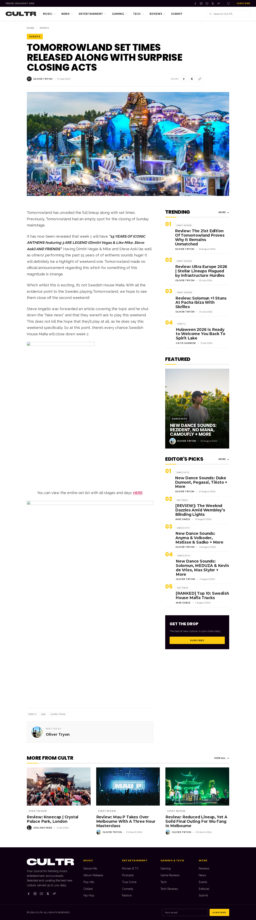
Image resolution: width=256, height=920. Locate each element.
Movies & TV (130, 868)
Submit (177, 13)
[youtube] (41, 893)
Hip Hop (88, 895)
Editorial (204, 888)
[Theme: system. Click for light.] (228, 3)
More (224, 212)
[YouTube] (206, 3)
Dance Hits (90, 868)
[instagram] (35, 893)
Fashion (127, 895)
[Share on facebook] (184, 79)
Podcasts (128, 875)
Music (47, 13)
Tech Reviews (169, 888)
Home (30, 28)
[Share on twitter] (192, 79)
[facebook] (28, 893)
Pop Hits (88, 882)
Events (44, 28)
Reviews (156, 13)
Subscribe (243, 3)
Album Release (93, 875)
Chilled (88, 888)
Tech (137, 13)
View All (221, 758)
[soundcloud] (54, 893)
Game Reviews (170, 875)
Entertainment (91, 13)
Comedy (127, 888)
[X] (212, 3)
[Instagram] (201, 3)
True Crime (129, 882)
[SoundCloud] (218, 3)
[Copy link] (200, 79)
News (65, 13)
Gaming (118, 13)
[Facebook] (195, 3)
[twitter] (48, 893)
